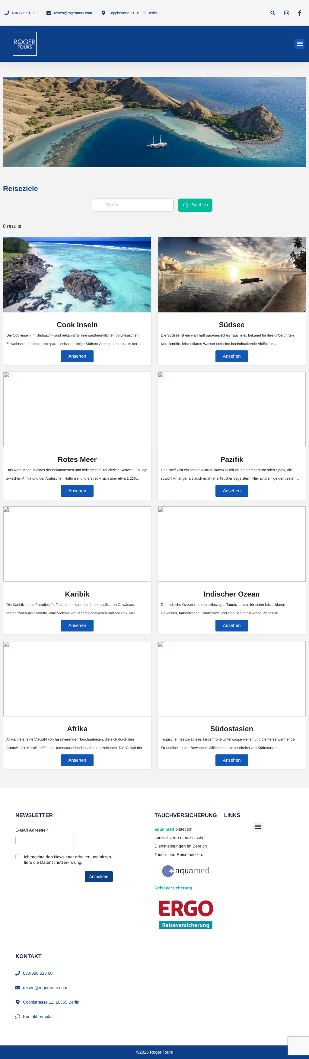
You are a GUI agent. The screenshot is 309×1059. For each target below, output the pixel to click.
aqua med (164, 829)
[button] (272, 12)
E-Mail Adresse (31, 830)
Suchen (200, 205)
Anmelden (98, 876)
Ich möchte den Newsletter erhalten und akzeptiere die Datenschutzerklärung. (68, 859)
